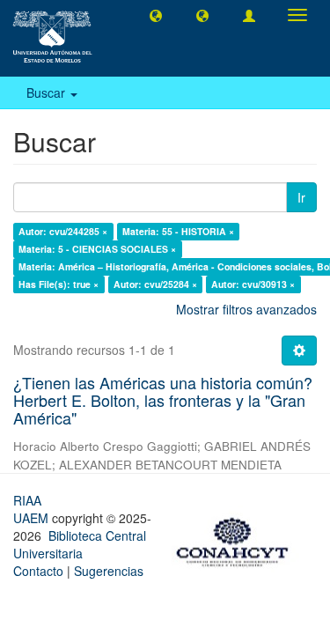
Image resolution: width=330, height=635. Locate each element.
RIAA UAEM (32, 509)
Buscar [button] (47, 92)
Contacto (38, 571)
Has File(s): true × (58, 284)
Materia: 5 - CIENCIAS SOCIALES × (97, 248)
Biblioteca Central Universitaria (79, 544)
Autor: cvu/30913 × (253, 284)
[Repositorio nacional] (237, 539)
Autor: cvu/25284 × (155, 284)
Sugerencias (108, 571)
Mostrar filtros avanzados (246, 309)
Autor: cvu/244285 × (62, 231)
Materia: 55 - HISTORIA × (178, 231)
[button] (156, 15)
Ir (301, 197)
